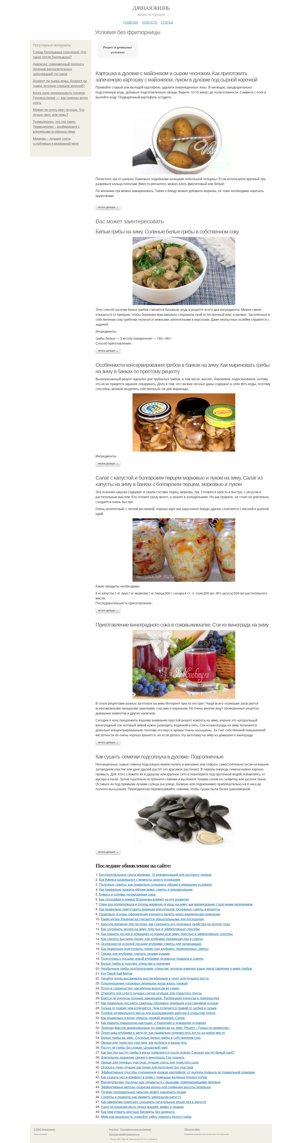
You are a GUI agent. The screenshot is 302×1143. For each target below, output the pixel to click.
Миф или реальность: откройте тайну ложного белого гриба (146, 1116)
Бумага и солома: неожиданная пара (127, 894)
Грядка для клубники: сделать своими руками (135, 953)
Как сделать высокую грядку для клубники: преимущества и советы (152, 938)
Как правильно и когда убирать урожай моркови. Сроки (143, 1017)
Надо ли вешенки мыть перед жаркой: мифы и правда (142, 1106)
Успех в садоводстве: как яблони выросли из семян (140, 988)
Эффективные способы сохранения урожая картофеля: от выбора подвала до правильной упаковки (178, 1072)
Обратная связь (192, 1129)
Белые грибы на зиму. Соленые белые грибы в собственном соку (167, 231)
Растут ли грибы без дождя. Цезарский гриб (134, 1047)
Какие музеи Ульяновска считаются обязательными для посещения (152, 919)
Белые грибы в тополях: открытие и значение (135, 963)
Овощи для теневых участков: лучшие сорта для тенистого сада (150, 1062)
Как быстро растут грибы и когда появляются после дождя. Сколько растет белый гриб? (168, 1052)
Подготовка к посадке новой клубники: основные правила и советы (152, 958)
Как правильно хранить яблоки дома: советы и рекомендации (145, 889)
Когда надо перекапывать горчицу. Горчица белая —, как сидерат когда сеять (60, 98)
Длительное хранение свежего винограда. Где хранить (142, 1057)
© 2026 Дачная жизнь (44, 1129)
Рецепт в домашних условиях (117, 49)
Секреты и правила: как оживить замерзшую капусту (141, 1096)
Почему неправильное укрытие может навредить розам (143, 1091)
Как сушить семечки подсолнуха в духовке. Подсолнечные (159, 757)
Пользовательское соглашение (135, 1129)
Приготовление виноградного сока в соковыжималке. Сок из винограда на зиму (182, 625)
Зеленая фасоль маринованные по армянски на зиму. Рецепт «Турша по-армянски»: (166, 1027)
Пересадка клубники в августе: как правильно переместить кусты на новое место (163, 1032)
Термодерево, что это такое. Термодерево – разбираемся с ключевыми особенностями (56, 126)
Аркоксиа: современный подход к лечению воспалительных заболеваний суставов (58, 69)
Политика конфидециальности (124, 1134)
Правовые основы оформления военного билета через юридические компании (159, 914)
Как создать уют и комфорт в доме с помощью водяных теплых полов (154, 1077)
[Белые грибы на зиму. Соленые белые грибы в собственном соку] (184, 271)
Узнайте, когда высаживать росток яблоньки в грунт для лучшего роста (155, 978)
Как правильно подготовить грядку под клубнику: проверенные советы (155, 948)
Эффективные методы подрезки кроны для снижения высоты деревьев (156, 1087)
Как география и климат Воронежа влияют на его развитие (144, 899)
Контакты (113, 1129)
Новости (149, 22)
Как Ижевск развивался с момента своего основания (139, 879)
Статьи (167, 22)
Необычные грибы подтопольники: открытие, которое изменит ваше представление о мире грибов (176, 968)
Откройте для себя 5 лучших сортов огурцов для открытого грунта (151, 993)
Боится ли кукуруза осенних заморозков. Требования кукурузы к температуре (160, 998)
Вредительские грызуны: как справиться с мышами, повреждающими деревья (160, 1082)
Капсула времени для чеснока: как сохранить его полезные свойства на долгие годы (165, 924)
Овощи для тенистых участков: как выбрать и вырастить (144, 1042)
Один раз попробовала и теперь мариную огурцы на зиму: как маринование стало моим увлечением (175, 904)
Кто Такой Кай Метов (116, 973)
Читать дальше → (108, 207)
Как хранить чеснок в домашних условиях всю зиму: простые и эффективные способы (167, 933)
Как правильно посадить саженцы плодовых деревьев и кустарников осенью (159, 1003)
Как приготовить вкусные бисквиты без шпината (137, 1111)
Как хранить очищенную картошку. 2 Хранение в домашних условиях (153, 1022)
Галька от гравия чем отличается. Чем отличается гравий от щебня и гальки (159, 1008)
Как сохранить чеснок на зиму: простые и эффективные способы (150, 928)
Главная (130, 22)
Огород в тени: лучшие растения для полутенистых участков (147, 1067)
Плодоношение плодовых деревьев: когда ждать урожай (144, 983)
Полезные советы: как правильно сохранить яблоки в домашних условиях (155, 884)
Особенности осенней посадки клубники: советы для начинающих (151, 943)
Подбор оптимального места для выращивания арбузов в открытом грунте (158, 1012)
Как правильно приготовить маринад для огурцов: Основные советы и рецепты (159, 909)
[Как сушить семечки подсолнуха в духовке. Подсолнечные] (184, 820)
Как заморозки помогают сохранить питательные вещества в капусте (153, 1101)
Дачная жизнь (151, 7)
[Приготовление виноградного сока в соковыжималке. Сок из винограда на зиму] (184, 664)
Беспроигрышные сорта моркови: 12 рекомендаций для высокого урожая (155, 874)
